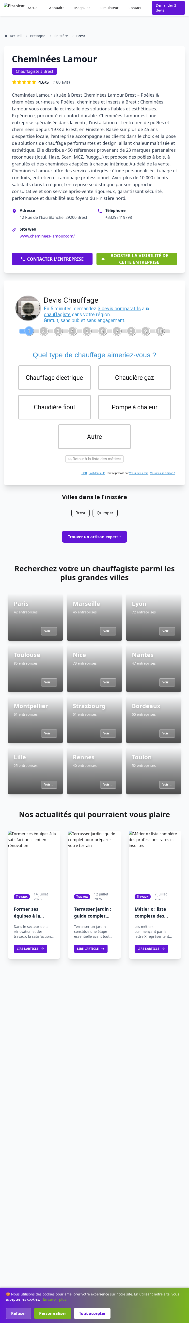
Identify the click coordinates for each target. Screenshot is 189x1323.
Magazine (82, 7)
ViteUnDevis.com (138, 473)
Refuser (18, 1313)
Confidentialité (97, 473)
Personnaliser (52, 1313)
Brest (80, 35)
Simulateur (109, 7)
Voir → (49, 631)
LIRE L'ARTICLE (27, 949)
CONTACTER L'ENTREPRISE (55, 259)
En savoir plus (54, 1299)
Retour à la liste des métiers (96, 459)
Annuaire (56, 7)
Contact (134, 7)
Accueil (33, 7)
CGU (84, 473)
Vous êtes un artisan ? (162, 473)
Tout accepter (92, 1313)
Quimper (105, 513)
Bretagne (37, 35)
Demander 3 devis (166, 8)
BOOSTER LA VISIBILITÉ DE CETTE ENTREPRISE (139, 259)
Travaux (22, 896)
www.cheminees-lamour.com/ (47, 236)
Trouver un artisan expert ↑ (94, 536)
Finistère (61, 35)
